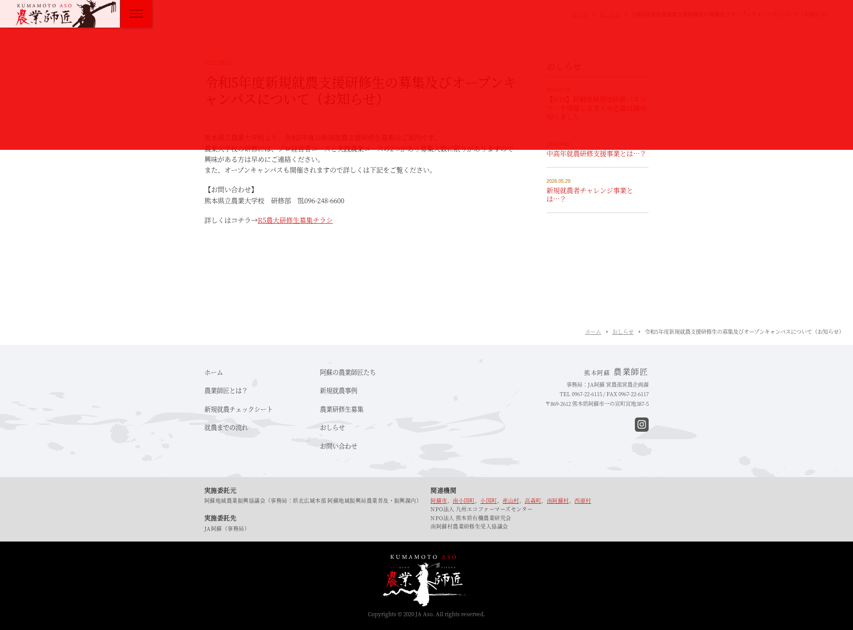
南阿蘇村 (558, 500)
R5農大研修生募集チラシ (295, 220)
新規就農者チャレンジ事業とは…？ (589, 194)
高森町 (533, 500)
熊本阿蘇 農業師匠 (66, 14)
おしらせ (623, 332)
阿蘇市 (438, 500)
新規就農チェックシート (238, 408)
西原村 (582, 500)
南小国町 (464, 500)
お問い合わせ (338, 445)
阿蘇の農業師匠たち (348, 372)
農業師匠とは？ (226, 390)
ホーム (593, 332)
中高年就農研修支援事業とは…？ (596, 153)
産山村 (510, 500)
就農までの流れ (226, 427)
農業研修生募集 (341, 408)
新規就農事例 (338, 390)
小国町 (488, 500)
